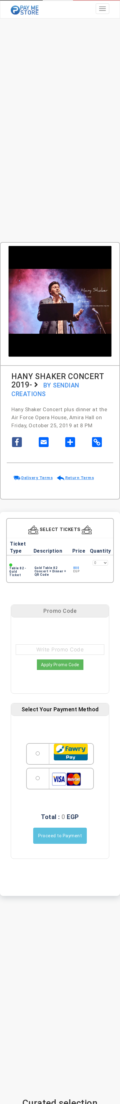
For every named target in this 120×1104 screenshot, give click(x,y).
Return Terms (79, 477)
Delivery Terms (37, 477)
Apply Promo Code (60, 664)
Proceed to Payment (60, 835)
